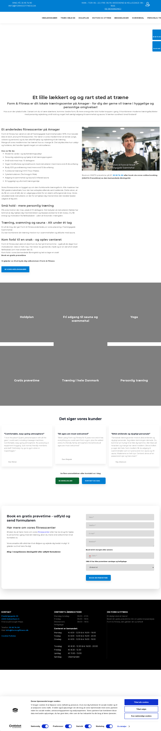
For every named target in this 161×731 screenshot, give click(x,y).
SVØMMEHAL (138, 18)
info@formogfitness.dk (17, 630)
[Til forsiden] (11, 17)
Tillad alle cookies (141, 702)
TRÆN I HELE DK (68, 18)
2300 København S (10, 619)
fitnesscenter (44, 532)
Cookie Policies (8, 636)
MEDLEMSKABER (49, 18)
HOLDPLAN (84, 18)
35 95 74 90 (118, 175)
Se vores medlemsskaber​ (15, 269)
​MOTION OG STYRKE (101, 18)
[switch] (68, 726)
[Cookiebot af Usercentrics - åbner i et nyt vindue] (15, 726)
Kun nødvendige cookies (141, 716)
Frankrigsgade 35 (9, 616)
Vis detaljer (121, 726)
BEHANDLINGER (121, 18)
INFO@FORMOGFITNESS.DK (22, 6)
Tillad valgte (141, 709)
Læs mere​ (27, 328)
